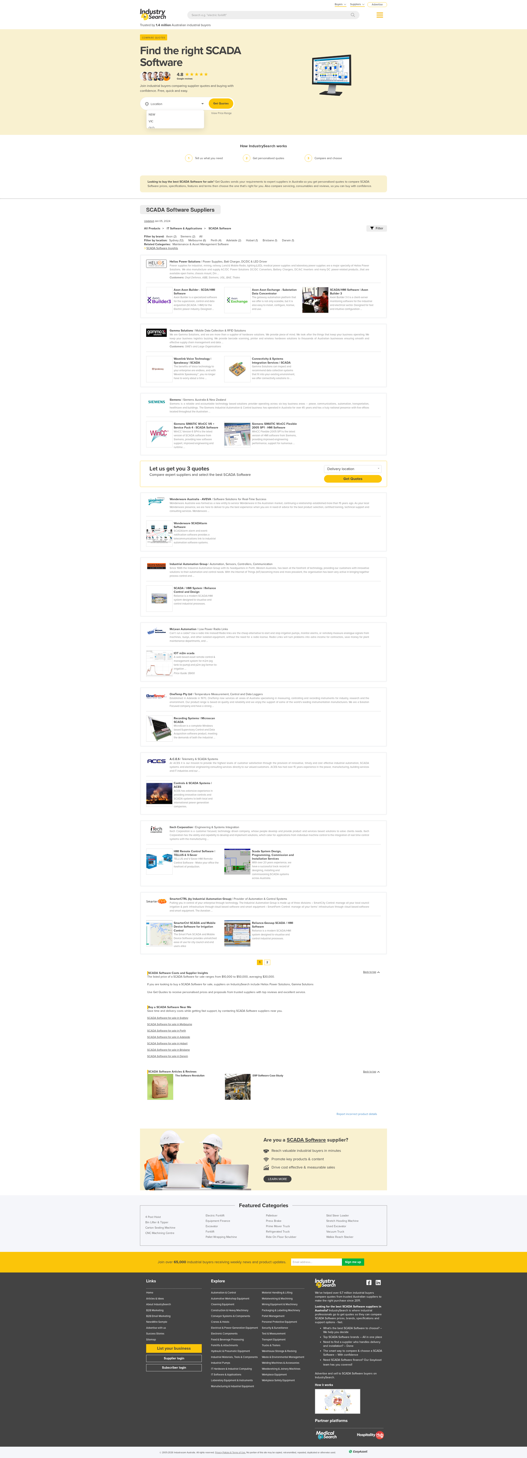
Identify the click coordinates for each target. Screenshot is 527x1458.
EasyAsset (376, 1360)
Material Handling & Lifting (277, 1292)
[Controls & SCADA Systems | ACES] (185, 778)
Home (149, 1292)
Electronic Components (224, 1333)
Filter (379, 228)
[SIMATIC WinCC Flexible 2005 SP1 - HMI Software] (263, 418)
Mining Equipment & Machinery (279, 1304)
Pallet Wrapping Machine (221, 1237)
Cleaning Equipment (222, 1304)
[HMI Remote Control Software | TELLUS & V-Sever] (185, 846)
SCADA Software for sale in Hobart (167, 1043)
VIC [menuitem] (151, 121)
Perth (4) (216, 240)
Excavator (212, 1226)
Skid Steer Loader (337, 1215)
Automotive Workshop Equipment (230, 1298)
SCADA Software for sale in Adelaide (168, 1037)
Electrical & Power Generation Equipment (234, 1328)
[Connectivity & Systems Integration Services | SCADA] (263, 353)
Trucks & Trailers (271, 1345)
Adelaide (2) (233, 240)
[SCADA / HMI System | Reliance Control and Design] (185, 583)
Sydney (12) (176, 240)
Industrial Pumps (220, 1363)
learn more (277, 1179)
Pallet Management (273, 1316)
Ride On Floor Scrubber (281, 1237)
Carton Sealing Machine (160, 1227)
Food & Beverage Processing (227, 1339)
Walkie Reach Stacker (339, 1237)
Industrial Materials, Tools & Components (234, 1357)
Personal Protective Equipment (279, 1322)
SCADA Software (220, 228)
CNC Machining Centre (159, 1233)
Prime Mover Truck (278, 1226)
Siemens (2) (188, 236)
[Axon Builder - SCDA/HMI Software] (185, 284)
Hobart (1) (252, 240)
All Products (152, 228)
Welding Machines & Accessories (280, 1363)
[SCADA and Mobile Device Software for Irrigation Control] (185, 918)
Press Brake (273, 1221)
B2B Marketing (154, 1310)
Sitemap (151, 1339)
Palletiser (271, 1215)
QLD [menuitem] (151, 128)
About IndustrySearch (158, 1304)
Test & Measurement (274, 1333)
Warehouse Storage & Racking (279, 1351)
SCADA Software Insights (162, 248)
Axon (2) (171, 236)
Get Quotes (221, 103)
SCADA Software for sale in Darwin (167, 1056)
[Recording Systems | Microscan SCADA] (185, 713)
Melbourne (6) (197, 240)
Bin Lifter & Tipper (156, 1222)
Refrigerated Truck (278, 1231)
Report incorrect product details (357, 1114)
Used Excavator (336, 1226)
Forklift (210, 1231)
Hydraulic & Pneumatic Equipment (230, 1351)
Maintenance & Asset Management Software (201, 244)
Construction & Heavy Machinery (229, 1310)
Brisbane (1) (270, 240)
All (200, 236)
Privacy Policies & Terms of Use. (230, 1452)
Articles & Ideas (155, 1298)
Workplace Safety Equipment (278, 1380)
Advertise (377, 4)
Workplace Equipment (274, 1374)
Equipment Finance (218, 1221)
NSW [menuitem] (152, 114)
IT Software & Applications (184, 228)
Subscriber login (174, 1368)
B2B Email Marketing (158, 1316)
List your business (174, 1348)
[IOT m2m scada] (185, 648)
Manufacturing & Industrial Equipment (232, 1386)
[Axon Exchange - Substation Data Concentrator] (263, 284)
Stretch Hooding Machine (342, 1221)
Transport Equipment (274, 1339)
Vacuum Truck (335, 1231)
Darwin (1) (288, 240)
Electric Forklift (215, 1215)
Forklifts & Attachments (224, 1345)
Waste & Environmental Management (283, 1357)
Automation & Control (223, 1292)
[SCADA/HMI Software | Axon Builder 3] (341, 284)
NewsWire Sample (156, 1322)
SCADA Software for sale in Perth (166, 1030)
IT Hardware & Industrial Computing (231, 1368)
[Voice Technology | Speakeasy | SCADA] (185, 353)
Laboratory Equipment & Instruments (232, 1380)
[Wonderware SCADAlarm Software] (185, 518)
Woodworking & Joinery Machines (281, 1368)
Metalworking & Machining (277, 1298)
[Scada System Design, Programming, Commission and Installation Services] (263, 846)
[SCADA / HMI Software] (263, 918)
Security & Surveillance (275, 1328)
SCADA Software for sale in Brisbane (168, 1050)
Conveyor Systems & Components (230, 1316)
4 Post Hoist (153, 1217)
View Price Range (221, 113)
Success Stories (155, 1333)
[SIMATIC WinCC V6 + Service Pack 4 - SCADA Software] (185, 418)
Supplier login (174, 1358)
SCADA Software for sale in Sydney (167, 1018)
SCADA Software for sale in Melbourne (169, 1024)
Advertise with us (156, 1328)
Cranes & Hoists (220, 1322)
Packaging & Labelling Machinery (281, 1310)
